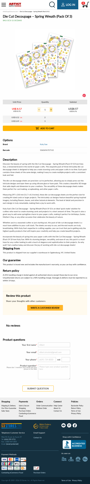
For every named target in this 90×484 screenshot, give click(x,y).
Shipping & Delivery (8, 406)
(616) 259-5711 (10, 439)
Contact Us (58, 411)
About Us (57, 408)
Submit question (38, 388)
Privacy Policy (76, 413)
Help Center (58, 406)
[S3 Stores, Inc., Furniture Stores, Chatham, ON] (74, 444)
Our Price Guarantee (8, 408)
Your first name (29, 345)
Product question (28, 366)
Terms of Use (76, 411)
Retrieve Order (41, 408)
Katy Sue (43, 144)
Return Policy (76, 408)
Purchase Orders (25, 411)
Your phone (30, 359)
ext (58, 359)
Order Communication (44, 406)
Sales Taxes (5, 411)
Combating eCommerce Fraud (12, 473)
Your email (31, 352)
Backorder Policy (77, 406)
